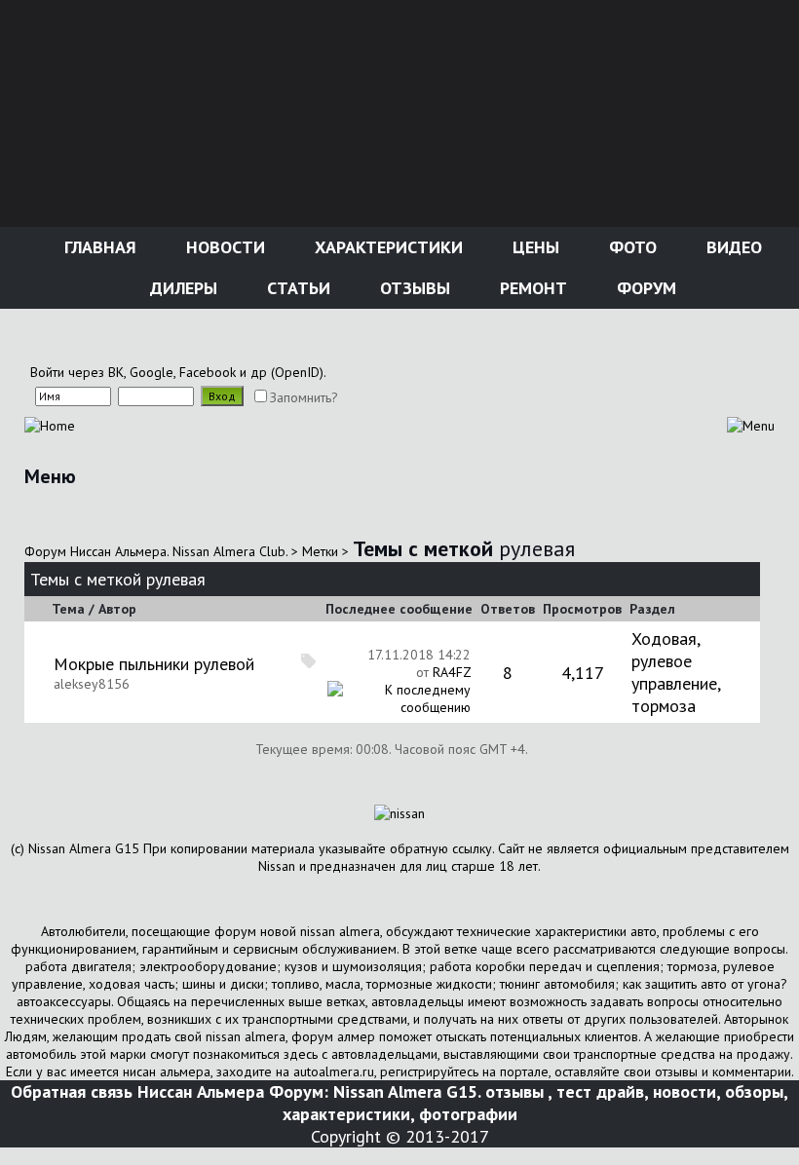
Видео (732, 247)
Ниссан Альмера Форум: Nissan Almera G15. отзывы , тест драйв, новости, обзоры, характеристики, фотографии (462, 1102)
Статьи (296, 288)
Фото (630, 247)
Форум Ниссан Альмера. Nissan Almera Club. (155, 551)
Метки (320, 551)
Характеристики (386, 247)
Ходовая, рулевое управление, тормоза (675, 672)
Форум (644, 288)
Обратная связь (72, 1091)
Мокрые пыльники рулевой (154, 664)
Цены (533, 247)
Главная (97, 247)
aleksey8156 (92, 684)
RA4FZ (452, 672)
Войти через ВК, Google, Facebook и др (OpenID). (178, 372)
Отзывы (412, 288)
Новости (223, 247)
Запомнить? (304, 397)
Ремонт (531, 288)
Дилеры (181, 288)
